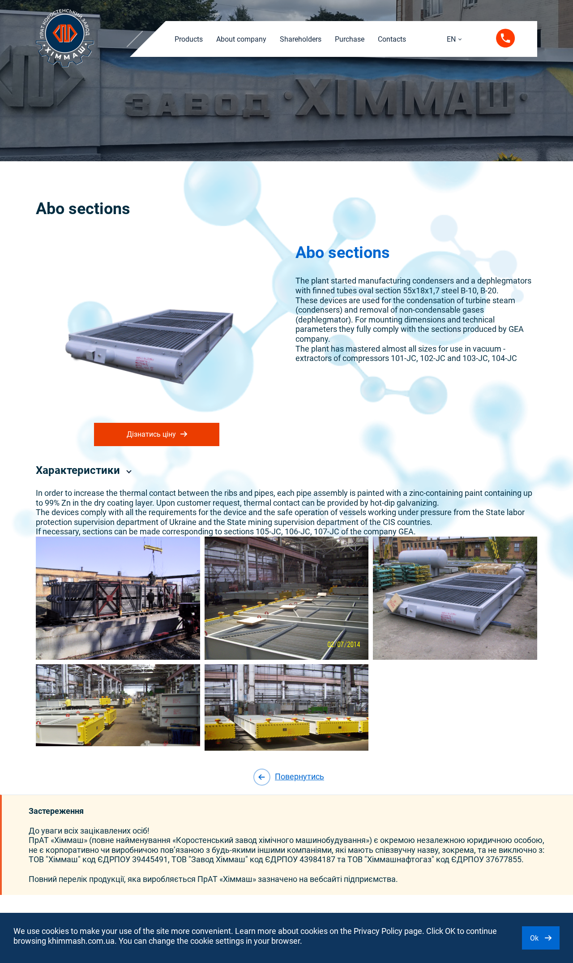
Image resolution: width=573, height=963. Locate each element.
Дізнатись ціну (151, 434)
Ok (535, 938)
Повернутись (299, 776)
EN (451, 39)
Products (189, 39)
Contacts (392, 39)
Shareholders (300, 39)
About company (241, 39)
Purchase (349, 39)
